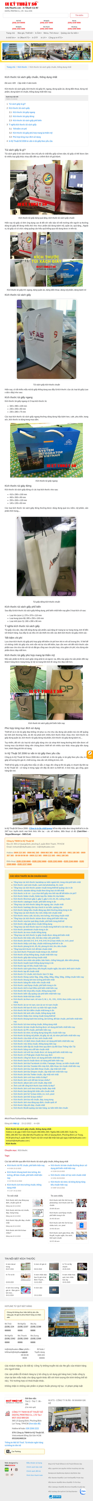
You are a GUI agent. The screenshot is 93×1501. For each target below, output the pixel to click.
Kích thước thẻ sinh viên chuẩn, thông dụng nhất (34, 1013)
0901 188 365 (62, 856)
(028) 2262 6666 (39, 861)
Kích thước (22, 67)
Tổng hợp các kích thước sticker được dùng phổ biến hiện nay (40, 918)
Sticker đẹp (76, 1473)
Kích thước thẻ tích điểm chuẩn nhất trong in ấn (34, 1010)
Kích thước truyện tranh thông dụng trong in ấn (34, 963)
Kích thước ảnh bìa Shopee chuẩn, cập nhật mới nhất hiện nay (40, 1072)
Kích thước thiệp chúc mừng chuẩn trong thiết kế (34, 1016)
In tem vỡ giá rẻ (40, 1264)
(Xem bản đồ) (34, 1424)
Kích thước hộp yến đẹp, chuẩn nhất (29, 1105)
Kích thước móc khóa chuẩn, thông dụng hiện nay (35, 1044)
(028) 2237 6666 (24, 864)
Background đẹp (53, 1473)
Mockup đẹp (63, 1473)
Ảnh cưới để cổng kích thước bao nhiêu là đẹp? (34, 1086)
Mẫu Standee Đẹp (54, 1478)
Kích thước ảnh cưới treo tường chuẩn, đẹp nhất (34, 1088)
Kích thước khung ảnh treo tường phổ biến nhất (34, 980)
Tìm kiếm (79, 15)
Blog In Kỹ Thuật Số (54, 1464)
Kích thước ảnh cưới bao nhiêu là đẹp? (30, 1077)
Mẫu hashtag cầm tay (55, 1491)
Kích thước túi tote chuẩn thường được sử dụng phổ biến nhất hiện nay (44, 1027)
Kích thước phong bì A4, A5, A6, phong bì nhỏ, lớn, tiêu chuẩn (40, 946)
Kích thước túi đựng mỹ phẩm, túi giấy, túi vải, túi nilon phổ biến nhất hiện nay (47, 1035)
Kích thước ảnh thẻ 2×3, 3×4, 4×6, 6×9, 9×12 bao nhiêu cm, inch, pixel (44, 941)
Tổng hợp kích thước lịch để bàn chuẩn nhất (33, 949)
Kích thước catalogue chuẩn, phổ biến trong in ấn (35, 902)
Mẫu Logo (51, 1468)
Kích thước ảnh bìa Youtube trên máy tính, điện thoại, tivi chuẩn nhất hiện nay (47, 1066)
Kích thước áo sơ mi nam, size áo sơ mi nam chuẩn (36, 1005)
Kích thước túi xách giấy (18, 108)
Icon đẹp (70, 1473)
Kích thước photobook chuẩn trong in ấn (31, 930)
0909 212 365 (36, 856)
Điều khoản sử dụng (34, 1463)
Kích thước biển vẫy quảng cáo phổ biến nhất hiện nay (37, 994)
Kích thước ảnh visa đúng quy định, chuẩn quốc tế (35, 1102)
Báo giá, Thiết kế (25, 33)
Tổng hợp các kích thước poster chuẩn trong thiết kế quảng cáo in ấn (43, 888)
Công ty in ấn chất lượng (40, 828)
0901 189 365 (60, 853)
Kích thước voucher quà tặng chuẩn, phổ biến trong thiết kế (39, 921)
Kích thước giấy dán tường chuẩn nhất (30, 957)
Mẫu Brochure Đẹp (68, 1487)
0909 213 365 (49, 856)
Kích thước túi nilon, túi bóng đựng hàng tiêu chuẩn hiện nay (40, 1033)
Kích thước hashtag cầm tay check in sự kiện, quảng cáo (38, 907)
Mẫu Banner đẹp (53, 1482)
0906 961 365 (33, 853)
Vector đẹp (78, 1464)
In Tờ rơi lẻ (10, 1275)
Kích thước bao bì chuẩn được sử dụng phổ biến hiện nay (38, 1061)
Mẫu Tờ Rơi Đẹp (75, 1482)
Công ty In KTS (55, 38)
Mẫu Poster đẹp (78, 1478)
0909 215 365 (20, 853)
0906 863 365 (47, 853)
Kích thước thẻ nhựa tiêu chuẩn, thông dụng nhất (35, 991)
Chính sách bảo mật (34, 1467)
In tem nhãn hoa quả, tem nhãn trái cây (68, 1277)
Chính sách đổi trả (34, 1471)
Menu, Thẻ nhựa (51, 33)
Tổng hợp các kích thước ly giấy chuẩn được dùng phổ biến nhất (41, 935)
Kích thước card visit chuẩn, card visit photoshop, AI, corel (38, 885)
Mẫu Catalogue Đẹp (55, 1487)
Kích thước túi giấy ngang (22, 112)
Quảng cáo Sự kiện (69, 33)
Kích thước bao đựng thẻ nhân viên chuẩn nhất (34, 1091)
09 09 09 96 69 (21, 856)
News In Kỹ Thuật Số (68, 1464)
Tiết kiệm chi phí (18, 129)
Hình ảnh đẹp (59, 1468)
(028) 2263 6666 (55, 861)
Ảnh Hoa (72, 1468)
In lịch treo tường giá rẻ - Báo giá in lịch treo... (12, 1290)
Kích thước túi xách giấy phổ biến (25, 120)
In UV (43, 38)
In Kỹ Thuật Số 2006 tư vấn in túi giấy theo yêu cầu (30, 141)
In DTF (35, 38)
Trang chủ (10, 33)
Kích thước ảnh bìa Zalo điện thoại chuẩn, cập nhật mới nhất (40, 1069)
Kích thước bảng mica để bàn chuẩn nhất (31, 1049)
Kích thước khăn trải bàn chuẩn (27, 996)
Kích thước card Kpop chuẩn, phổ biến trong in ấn (35, 985)
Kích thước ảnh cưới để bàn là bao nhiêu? (32, 1080)
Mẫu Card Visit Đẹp (66, 1478)
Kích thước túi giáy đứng (21, 116)
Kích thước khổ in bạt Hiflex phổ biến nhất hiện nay (36, 988)
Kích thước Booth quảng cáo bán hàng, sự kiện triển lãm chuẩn (41, 1108)
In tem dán (38, 1288)
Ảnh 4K (66, 1468)
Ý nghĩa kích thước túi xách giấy (21, 125)
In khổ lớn (10, 38)
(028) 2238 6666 (23, 861)
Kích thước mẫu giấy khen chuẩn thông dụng (33, 924)
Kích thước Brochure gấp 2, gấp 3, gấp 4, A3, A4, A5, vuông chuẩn (42, 899)
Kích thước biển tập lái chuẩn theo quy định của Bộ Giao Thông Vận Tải (44, 1047)
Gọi (89, 757)
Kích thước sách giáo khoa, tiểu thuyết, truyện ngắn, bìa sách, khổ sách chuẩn (47, 969)
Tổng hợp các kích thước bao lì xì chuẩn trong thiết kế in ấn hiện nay (43, 927)
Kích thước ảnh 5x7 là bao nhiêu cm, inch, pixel (34, 1094)
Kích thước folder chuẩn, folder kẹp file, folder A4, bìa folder (39, 896)
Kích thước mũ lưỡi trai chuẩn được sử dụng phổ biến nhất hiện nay (43, 1052)
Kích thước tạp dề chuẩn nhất (26, 971)
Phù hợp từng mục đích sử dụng (25, 137)
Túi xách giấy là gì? (16, 104)
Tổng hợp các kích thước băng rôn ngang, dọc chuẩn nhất (38, 904)
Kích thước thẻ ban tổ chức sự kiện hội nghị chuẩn (35, 1008)
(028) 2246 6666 (71, 861)
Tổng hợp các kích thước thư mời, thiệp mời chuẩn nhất (38, 913)
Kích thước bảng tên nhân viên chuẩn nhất (32, 983)
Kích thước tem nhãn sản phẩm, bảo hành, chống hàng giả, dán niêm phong (46, 960)
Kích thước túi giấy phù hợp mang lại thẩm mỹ (30, 133)
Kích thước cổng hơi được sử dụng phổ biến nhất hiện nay (39, 1058)
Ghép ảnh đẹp (79, 1468)
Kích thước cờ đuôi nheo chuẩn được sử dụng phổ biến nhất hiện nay (44, 1041)
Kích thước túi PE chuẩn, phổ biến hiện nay (32, 1030)
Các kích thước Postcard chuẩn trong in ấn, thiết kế (35, 952)
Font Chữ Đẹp (67, 1491)
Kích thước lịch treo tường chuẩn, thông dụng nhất (35, 1024)
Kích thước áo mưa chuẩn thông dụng (30, 932)
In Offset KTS (23, 38)
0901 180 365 (73, 853)
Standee (74, 1491)
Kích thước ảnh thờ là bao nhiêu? (28, 1097)
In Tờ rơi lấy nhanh (67, 1265)
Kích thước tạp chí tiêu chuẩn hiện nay (30, 966)
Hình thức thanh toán (35, 1475)
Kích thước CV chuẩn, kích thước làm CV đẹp (33, 974)
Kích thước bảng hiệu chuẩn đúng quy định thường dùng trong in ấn (43, 910)
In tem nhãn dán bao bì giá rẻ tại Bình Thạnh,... (40, 1277)
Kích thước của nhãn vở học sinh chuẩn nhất (33, 1038)
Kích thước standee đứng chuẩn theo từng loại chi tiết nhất (39, 891)
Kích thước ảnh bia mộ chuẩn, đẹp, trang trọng (33, 1100)
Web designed (10, 1463)
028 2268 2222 (32, 1428)
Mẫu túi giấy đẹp (79, 1487)
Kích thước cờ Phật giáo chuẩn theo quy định (33, 1055)
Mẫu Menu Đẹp (64, 1482)
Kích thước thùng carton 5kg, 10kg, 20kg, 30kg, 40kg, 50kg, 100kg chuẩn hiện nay (49, 977)
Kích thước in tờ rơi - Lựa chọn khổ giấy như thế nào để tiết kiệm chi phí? (45, 893)
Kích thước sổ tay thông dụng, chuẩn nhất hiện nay (35, 955)
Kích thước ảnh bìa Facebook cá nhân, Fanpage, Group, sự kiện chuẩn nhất (46, 1063)
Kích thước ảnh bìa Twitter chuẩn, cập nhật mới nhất (36, 1074)
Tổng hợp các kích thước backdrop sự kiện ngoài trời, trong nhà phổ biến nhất (47, 882)
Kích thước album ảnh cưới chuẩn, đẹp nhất (33, 1083)
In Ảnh (38, 33)
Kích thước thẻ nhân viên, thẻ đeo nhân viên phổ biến (37, 938)
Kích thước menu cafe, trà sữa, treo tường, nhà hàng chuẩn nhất (41, 916)
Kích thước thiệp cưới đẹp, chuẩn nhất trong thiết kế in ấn (38, 944)
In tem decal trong (10, 1265)
